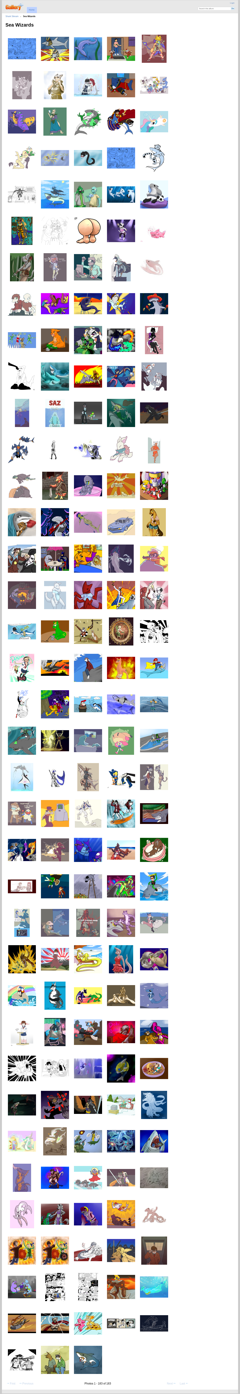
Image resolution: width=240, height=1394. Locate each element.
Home (32, 10)
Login (232, 3)
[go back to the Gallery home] (14, 6)
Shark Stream (11, 16)
